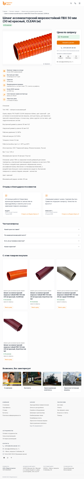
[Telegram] (4, 457)
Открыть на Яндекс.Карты (29, 214)
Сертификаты (6, 407)
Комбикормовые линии (36, 415)
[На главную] (8, 3)
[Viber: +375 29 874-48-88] (11, 457)
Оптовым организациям (9, 438)
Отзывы (5, 410)
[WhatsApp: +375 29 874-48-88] (7, 457)
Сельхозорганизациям (9, 436)
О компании (6, 405)
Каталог (32, 402)
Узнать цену (8, 307)
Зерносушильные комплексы (38, 423)
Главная (5, 11)
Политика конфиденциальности (12, 415)
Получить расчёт (68, 42)
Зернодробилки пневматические (39, 405)
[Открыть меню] (79, 3)
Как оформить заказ (63, 410)
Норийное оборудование (37, 410)
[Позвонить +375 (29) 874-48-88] (75, 3)
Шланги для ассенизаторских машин (32, 11)
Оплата (59, 407)
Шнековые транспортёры (37, 412)
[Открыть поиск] (71, 3)
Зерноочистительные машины (38, 420)
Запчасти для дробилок (37, 407)
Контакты (5, 412)
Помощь (59, 415)
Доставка (60, 405)
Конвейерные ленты (36, 418)
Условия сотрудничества (10, 433)
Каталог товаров (14, 11)
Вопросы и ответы (62, 412)
